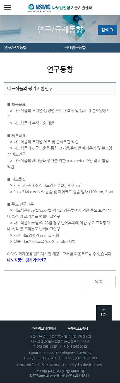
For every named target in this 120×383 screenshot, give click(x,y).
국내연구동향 (74, 47)
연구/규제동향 (15, 47)
